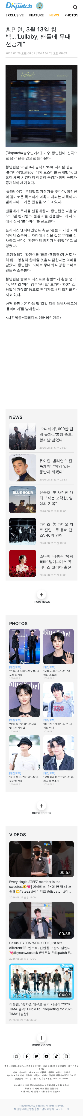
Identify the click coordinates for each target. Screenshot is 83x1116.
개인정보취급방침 (24, 1109)
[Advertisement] (41, 365)
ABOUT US (62, 1109)
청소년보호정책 (45, 1109)
